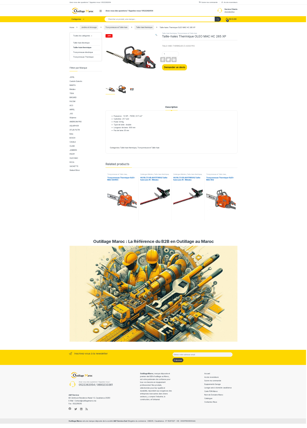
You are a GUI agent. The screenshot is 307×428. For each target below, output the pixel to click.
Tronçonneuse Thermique (83, 57)
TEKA (72, 93)
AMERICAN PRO (76, 122)
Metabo (73, 89)
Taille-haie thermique (144, 27)
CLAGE (72, 146)
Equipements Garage (212, 384)
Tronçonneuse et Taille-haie (116, 27)
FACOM (72, 101)
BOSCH (72, 138)
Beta (71, 134)
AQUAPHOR (74, 126)
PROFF (72, 154)
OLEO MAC (74, 158)
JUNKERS (73, 150)
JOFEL (72, 77)
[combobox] (160, 19)
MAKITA (73, 85)
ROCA (72, 162)
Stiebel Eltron (75, 170)
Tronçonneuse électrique (83, 52)
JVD (71, 114)
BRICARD (73, 97)
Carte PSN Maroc (211, 391)
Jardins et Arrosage (89, 27)
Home (72, 27)
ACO (71, 105)
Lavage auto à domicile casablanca (218, 388)
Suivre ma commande (209, 2)
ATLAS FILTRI (75, 130)
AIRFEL (72, 109)
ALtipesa (73, 118)
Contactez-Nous (210, 402)
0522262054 (229, 12)
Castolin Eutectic (76, 81)
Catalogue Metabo (146, 174)
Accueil (207, 373)
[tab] (171, 108)
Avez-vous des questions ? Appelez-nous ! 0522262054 (90, 2)
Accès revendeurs (230, 2)
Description (171, 107)
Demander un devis (174, 67)
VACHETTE (74, 166)
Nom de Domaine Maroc (213, 395)
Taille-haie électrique (161, 174)
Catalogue (208, 398)
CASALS (73, 142)
